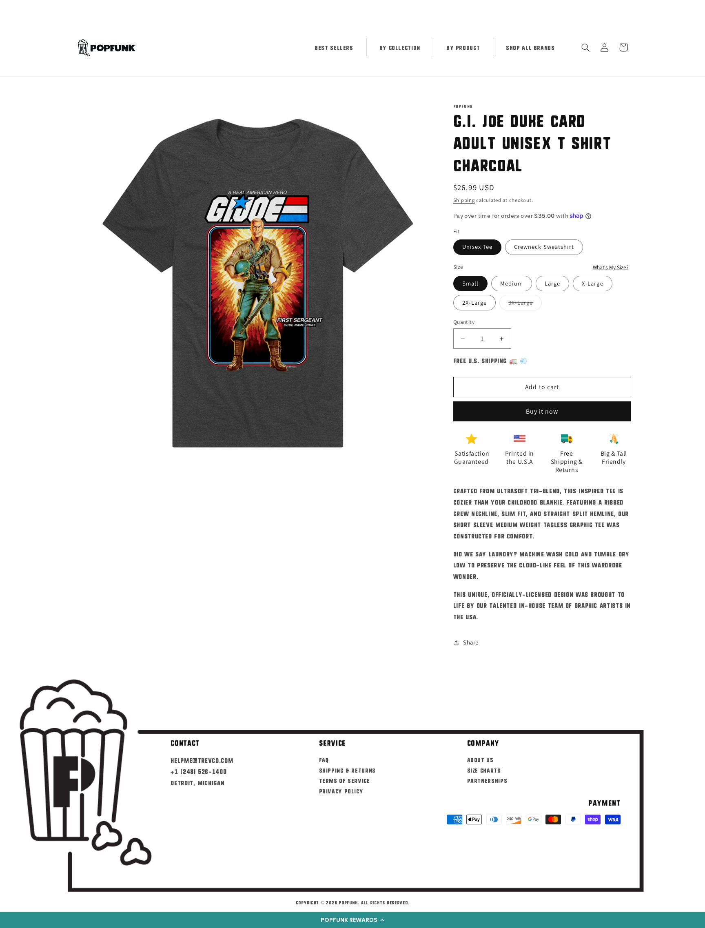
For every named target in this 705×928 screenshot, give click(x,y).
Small (470, 283)
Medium (511, 283)
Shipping (464, 200)
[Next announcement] (628, 9)
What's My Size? (611, 267)
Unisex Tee (477, 246)
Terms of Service (344, 780)
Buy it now (542, 411)
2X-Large (474, 302)
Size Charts (484, 769)
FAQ (324, 759)
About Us (480, 759)
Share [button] (471, 642)
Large (552, 283)
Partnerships (487, 780)
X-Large (592, 283)
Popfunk (348, 902)
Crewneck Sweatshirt (544, 246)
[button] (352, 920)
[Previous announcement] (77, 9)
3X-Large (525, 304)
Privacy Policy (341, 791)
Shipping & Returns (347, 769)
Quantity (463, 322)
